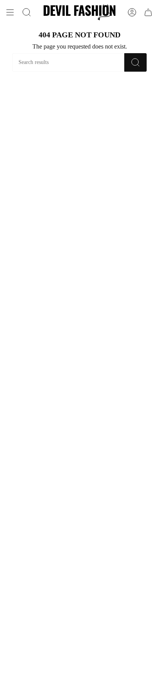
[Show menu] (10, 12)
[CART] (148, 12)
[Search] (135, 62)
